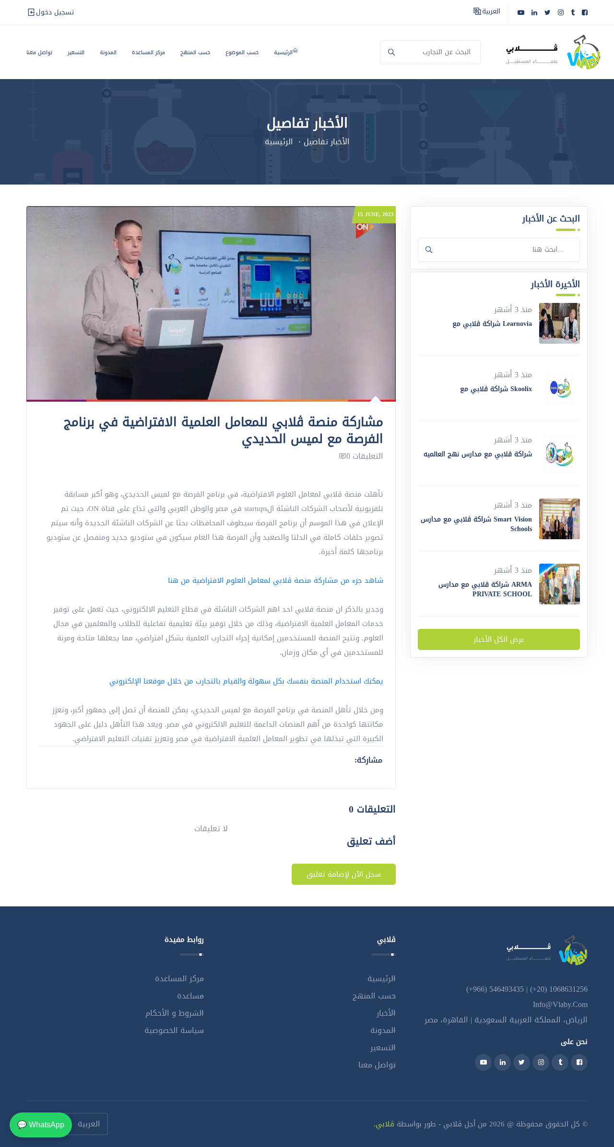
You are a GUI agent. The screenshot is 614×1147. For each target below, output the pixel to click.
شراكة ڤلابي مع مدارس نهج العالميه (478, 454)
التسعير (76, 52)
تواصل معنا (39, 52)
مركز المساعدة (148, 52)
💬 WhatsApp (40, 1125)
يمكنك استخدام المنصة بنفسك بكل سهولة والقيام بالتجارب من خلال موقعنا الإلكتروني (246, 681)
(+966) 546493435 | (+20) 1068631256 (527, 989)
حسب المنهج (195, 52)
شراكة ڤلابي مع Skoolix (496, 388)
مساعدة (190, 995)
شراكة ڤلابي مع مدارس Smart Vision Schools (476, 524)
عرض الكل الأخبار (499, 639)
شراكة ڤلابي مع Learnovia (492, 323)
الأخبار (386, 1013)
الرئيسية (283, 52)
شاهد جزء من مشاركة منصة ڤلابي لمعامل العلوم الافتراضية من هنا (275, 580)
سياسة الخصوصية (174, 1030)
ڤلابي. (384, 1124)
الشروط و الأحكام (174, 1013)
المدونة (108, 52)
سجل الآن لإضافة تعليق (344, 874)
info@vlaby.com (560, 1004)
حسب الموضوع (242, 52)
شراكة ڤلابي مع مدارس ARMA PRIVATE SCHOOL (485, 589)
